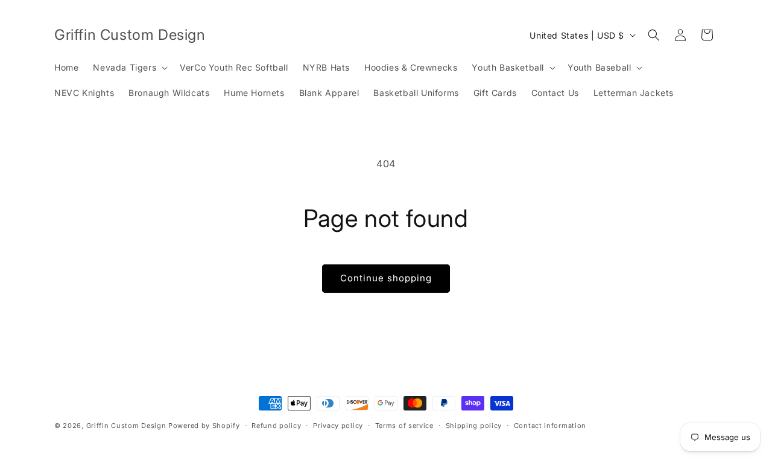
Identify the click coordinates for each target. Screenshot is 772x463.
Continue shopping (386, 278)
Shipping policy (474, 425)
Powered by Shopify (204, 425)
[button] (129, 67)
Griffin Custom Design (126, 425)
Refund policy (276, 425)
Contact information (550, 425)
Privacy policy (338, 425)
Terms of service (404, 425)
